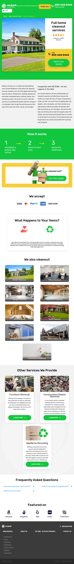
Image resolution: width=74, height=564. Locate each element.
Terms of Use (57, 561)
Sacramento (8, 537)
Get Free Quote (56, 178)
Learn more (18, 417)
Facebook (69, 537)
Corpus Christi (9, 548)
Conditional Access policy (66, 561)
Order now (45, 7)
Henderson (7, 545)
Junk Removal (8, 531)
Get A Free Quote (59, 62)
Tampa (6, 539)
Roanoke (6, 550)
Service (30, 6)
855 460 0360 (63, 6)
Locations (25, 6)
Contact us (36, 6)
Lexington (7, 542)
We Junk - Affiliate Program (45, 531)
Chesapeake (8, 553)
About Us (20, 6)
